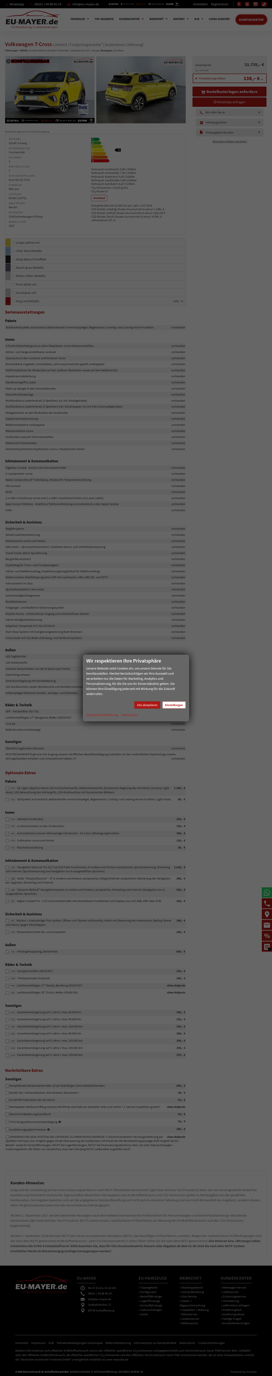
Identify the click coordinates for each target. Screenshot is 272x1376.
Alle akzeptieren (147, 705)
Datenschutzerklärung (102, 715)
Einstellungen (174, 705)
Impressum (130, 715)
